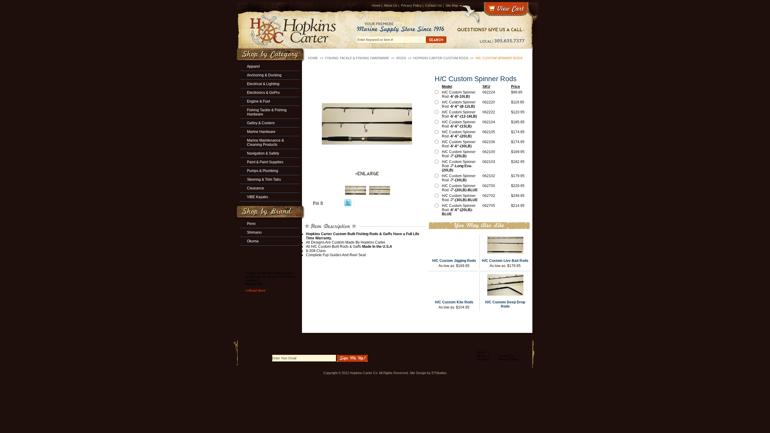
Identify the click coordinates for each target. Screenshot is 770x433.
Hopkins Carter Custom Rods (440, 58)
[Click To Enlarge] (367, 173)
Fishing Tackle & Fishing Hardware (357, 58)
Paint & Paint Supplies (265, 162)
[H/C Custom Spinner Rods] (367, 124)
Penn (251, 224)
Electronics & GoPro (263, 93)
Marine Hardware (261, 132)
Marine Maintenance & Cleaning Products (265, 142)
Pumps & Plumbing (262, 171)
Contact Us (433, 5)
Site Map (451, 5)
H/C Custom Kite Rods (454, 302)
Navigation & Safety (263, 153)
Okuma (253, 241)
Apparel (253, 66)
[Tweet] (347, 204)
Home (376, 5)
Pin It (318, 203)
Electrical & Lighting (263, 84)
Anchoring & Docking (264, 75)
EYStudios (439, 373)
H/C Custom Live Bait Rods (505, 261)
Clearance (255, 188)
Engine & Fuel (258, 101)
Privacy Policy (411, 5)
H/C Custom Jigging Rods (454, 261)
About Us (390, 5)
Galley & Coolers (261, 123)
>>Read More (255, 290)
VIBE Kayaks (257, 197)
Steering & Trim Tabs (264, 179)
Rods (401, 58)
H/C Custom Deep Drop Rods (505, 304)
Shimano (254, 232)
